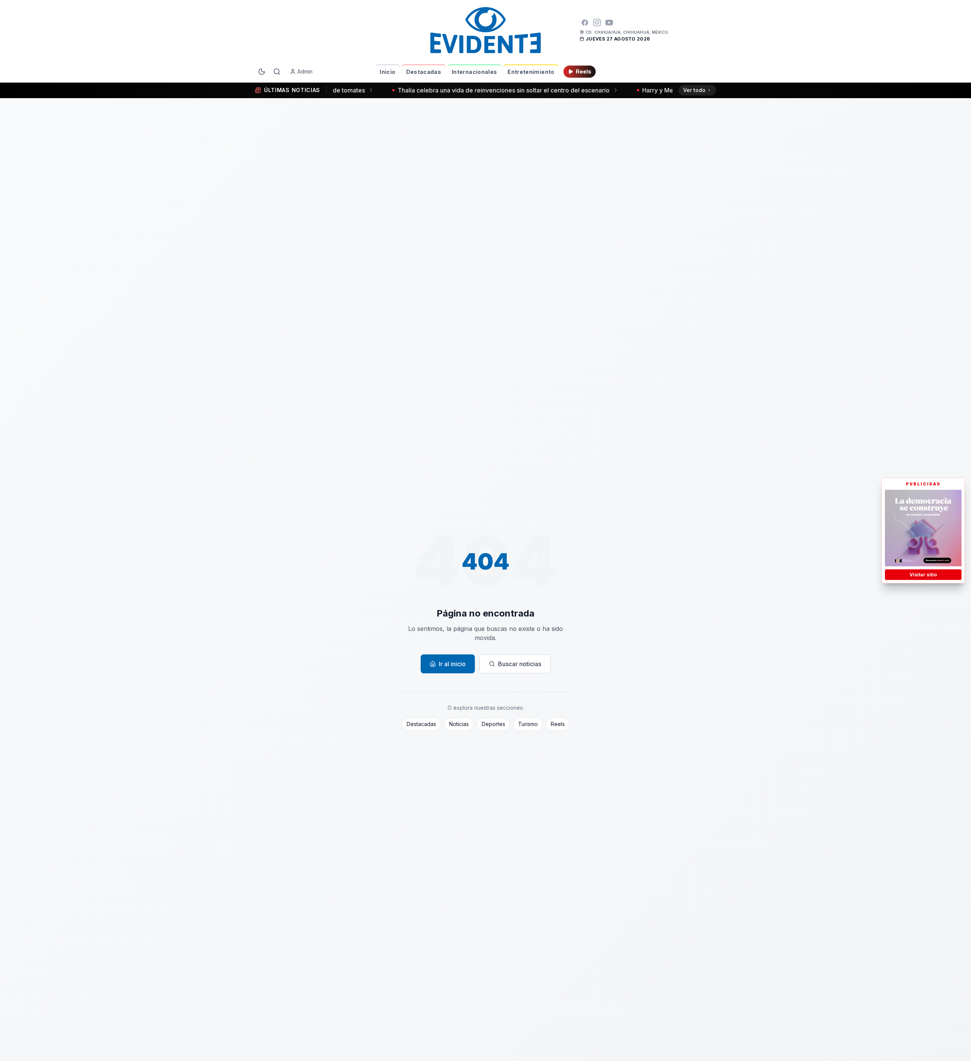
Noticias (459, 724)
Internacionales (474, 72)
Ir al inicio (452, 664)
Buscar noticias (519, 664)
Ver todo (694, 90)
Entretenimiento (530, 72)
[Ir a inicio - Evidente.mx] (485, 30)
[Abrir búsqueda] (277, 71)
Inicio (387, 72)
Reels (583, 71)
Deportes (493, 724)
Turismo (528, 724)
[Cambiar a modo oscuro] (262, 71)
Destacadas (424, 72)
